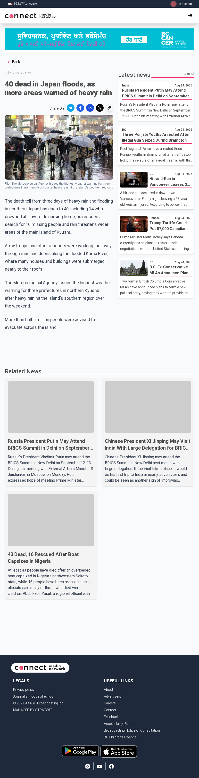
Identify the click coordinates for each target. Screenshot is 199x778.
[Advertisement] (98, 347)
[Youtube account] (99, 766)
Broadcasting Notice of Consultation (132, 730)
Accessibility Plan (117, 724)
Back (16, 62)
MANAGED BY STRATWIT (32, 710)
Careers (110, 703)
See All (189, 74)
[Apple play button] (118, 751)
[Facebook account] (111, 766)
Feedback (111, 717)
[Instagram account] (87, 766)
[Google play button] (80, 751)
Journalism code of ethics (33, 696)
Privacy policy (23, 690)
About (108, 690)
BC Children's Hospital (120, 737)
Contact (110, 710)
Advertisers (112, 696)
